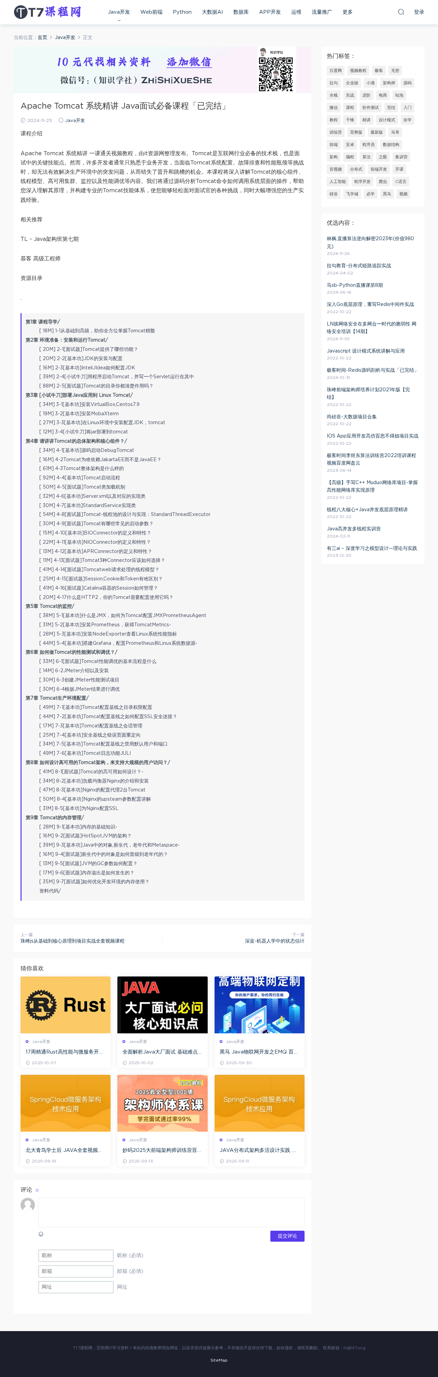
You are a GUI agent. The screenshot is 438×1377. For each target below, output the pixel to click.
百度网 (336, 71)
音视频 (336, 169)
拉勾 (334, 83)
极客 (379, 71)
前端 (334, 145)
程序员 (368, 145)
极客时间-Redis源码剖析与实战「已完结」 (373, 370)
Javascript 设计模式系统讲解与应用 (366, 351)
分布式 (356, 169)
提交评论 (287, 1236)
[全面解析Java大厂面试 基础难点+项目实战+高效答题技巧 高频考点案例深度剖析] (162, 1004)
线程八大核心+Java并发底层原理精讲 (367, 509)
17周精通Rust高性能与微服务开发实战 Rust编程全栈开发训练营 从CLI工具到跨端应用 (65, 1052)
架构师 (389, 83)
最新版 (377, 132)
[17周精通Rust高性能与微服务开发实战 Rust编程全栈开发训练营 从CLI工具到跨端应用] (66, 1004)
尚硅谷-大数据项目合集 (352, 417)
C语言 (401, 182)
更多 (348, 12)
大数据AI (212, 12)
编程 (350, 157)
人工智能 (338, 182)
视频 (403, 194)
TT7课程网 (48, 12)
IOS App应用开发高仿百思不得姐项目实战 (372, 436)
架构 (334, 157)
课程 (350, 108)
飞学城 (352, 194)
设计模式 (387, 120)
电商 (383, 95)
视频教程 (358, 71)
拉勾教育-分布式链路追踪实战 (359, 265)
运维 (296, 12)
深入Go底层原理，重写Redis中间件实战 (370, 304)
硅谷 (334, 194)
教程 (334, 120)
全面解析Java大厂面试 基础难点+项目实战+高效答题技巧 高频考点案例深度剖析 (162, 1052)
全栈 (334, 95)
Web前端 (151, 12)
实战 (350, 95)
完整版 (356, 132)
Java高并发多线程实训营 (354, 529)
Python (182, 12)
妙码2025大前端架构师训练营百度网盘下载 (162, 1151)
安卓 (350, 145)
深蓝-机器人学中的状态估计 (275, 941)
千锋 (350, 120)
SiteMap (219, 1360)
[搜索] (401, 11)
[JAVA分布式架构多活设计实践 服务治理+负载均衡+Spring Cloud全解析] (260, 1103)
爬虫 (383, 182)
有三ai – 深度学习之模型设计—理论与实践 (372, 548)
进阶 (366, 95)
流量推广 (322, 12)
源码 (407, 83)
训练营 (336, 132)
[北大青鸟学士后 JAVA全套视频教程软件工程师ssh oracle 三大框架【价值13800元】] (66, 1103)
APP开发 (270, 12)
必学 (370, 194)
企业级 (352, 83)
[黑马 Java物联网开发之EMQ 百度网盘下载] (260, 1004)
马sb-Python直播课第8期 (355, 285)
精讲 (366, 120)
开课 (399, 169)
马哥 (395, 132)
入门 (407, 108)
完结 (391, 108)
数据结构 (391, 145)
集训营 (401, 157)
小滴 (370, 83)
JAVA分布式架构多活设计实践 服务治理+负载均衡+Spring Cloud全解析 (258, 1151)
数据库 (241, 12)
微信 (334, 108)
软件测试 (370, 108)
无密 (395, 71)
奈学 (407, 120)
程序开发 (362, 182)
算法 (366, 157)
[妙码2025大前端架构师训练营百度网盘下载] (162, 1103)
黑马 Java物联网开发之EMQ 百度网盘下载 (259, 1052)
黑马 (387, 194)
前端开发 (379, 169)
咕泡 (399, 95)
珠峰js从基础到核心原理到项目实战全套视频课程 (73, 941)
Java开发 (119, 12)
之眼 (383, 157)
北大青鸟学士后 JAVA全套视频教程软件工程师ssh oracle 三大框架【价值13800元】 (65, 1151)
